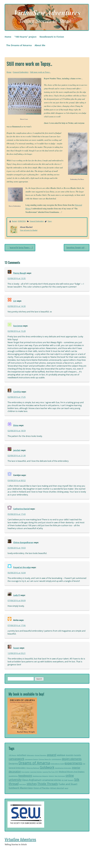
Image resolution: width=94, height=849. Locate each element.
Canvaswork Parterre (31, 759)
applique (61, 755)
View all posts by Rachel (28, 230)
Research (71, 780)
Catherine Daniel (21, 508)
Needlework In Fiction (52, 36)
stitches (32, 784)
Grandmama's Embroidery (63, 768)
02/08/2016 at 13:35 (17, 278)
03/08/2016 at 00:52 (17, 480)
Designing (13, 763)
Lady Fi (16, 595)
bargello (77, 755)
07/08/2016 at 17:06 (17, 625)
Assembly (70, 755)
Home (8, 36)
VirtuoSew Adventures (20, 839)
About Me (40, 45)
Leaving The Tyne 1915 (50, 772)
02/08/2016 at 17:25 (17, 397)
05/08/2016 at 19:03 (17, 548)
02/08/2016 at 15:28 (17, 331)
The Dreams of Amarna (19, 45)
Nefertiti (51, 776)
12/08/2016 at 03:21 (17, 653)
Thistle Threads (47, 784)
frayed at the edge (22, 567)
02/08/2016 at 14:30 (17, 306)
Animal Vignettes (40, 755)
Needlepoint (25, 775)
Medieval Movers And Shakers (71, 771)
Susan (16, 648)
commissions (56, 759)
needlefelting (13, 776)
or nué (64, 780)
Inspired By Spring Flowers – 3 (21, 247)
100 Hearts (12, 755)
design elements (72, 759)
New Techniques (60, 776)
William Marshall (57, 788)
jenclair (17, 450)
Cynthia (17, 391)
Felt (84, 764)
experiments (73, 763)
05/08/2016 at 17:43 (17, 514)
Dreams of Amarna (34, 762)
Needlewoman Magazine (40, 776)
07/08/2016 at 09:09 (17, 600)
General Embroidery (21, 72)
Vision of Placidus (41, 788)
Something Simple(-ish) (75, 247)
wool (66, 788)
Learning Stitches (36, 772)
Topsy (50, 221)
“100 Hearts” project (25, 36)
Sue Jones (18, 325)
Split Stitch (22, 784)
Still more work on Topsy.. (40, 72)
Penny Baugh (19, 273)
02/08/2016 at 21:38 (17, 455)
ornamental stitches (51, 779)
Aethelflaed (21, 755)
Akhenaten (30, 755)
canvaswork (16, 759)
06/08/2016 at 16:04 (17, 572)
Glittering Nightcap (32, 768)
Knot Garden (26, 772)
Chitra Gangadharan (23, 542)
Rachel (14, 221)
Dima (15, 425)
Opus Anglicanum (32, 779)
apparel (51, 755)
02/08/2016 (22, 221)
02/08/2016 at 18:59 (17, 430)
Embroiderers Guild (57, 764)
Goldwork (47, 767)
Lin (14, 301)
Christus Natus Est (45, 759)
